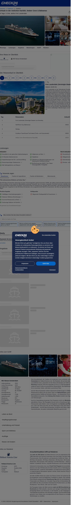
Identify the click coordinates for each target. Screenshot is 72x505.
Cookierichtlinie (19, 269)
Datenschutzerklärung (21, 268)
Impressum (52, 269)
